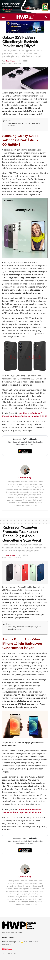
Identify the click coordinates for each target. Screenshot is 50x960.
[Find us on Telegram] (15, 953)
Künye (4, 937)
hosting (12, 942)
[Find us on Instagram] (12, 953)
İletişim (11, 937)
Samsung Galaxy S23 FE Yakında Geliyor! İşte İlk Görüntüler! (24, 124)
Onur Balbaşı (10, 61)
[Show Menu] (3, 16)
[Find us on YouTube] (9, 953)
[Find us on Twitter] (3, 953)
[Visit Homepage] (25, 17)
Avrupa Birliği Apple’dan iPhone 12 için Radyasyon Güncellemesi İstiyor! (24, 628)
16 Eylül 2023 (23, 61)
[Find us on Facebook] (6, 953)
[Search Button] (46, 16)
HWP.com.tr (6, 942)
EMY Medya (18, 933)
